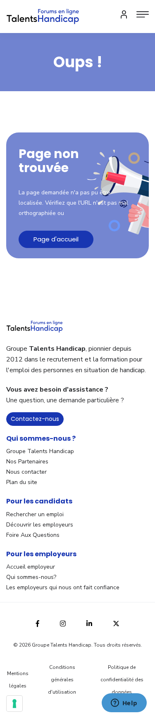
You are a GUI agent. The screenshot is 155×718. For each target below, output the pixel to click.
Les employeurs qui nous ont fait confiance (62, 587)
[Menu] (142, 14)
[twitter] (116, 622)
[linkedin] (89, 623)
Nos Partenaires (27, 461)
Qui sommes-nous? (31, 577)
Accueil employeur (30, 567)
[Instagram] (63, 622)
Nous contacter (26, 472)
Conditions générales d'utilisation (62, 679)
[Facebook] (37, 622)
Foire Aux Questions (33, 535)
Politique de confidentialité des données (121, 679)
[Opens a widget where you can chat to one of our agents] (124, 703)
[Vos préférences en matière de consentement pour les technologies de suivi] (14, 703)
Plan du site (21, 482)
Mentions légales (18, 679)
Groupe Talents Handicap (40, 451)
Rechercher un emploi (35, 514)
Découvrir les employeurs (39, 525)
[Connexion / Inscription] (124, 14)
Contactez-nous (35, 419)
